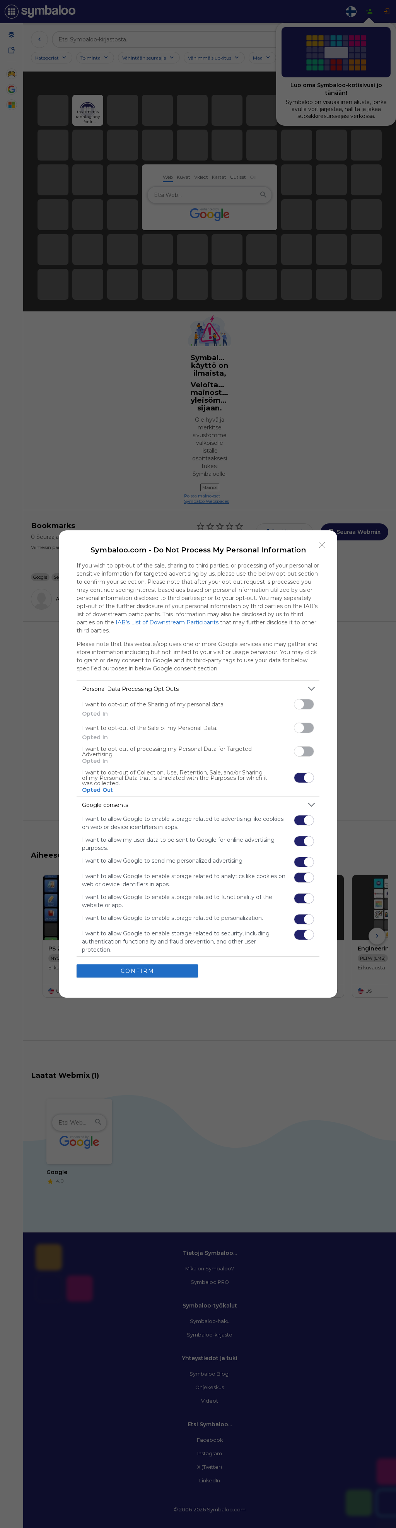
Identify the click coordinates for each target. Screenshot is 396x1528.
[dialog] (198, 764)
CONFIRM (137, 970)
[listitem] (198, 689)
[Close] (322, 545)
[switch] (304, 704)
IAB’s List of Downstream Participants (167, 622)
